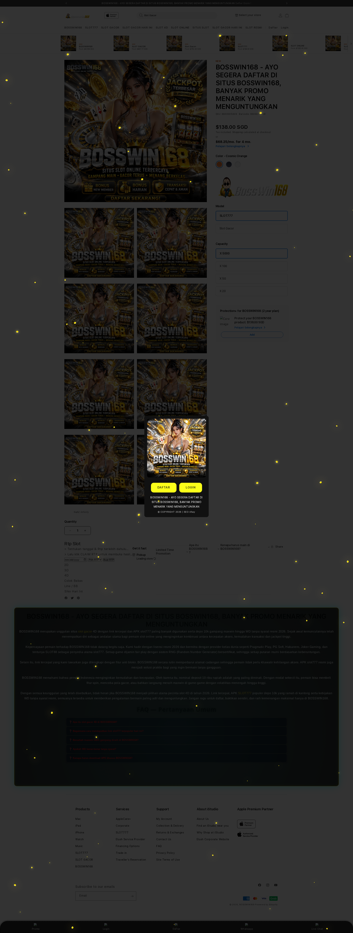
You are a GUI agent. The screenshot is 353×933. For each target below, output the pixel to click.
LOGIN (191, 487)
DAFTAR (163, 487)
